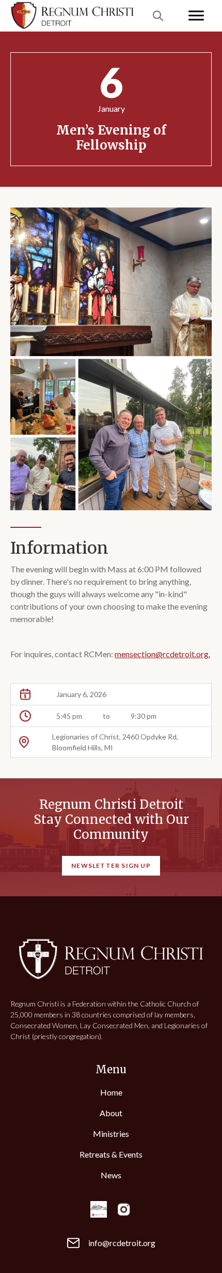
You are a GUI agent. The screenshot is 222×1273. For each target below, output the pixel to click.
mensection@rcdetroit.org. (162, 654)
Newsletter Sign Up (111, 865)
